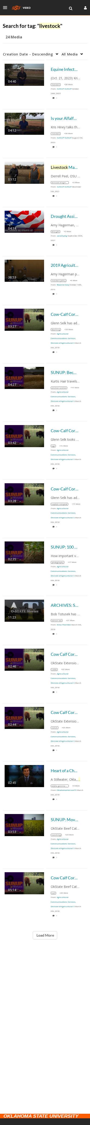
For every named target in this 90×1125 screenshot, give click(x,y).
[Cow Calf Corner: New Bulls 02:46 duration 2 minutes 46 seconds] (24, 659)
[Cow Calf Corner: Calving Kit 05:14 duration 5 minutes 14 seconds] (24, 882)
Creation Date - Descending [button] (28, 54)
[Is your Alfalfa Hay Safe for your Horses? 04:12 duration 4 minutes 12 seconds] (24, 123)
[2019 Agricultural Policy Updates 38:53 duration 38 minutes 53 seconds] (24, 270)
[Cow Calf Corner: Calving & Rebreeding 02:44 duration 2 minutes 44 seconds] (24, 717)
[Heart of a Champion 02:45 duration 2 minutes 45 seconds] (24, 775)
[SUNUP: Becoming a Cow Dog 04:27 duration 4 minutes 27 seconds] (24, 377)
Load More (45, 935)
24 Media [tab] (14, 37)
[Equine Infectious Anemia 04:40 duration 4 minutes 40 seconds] (24, 74)
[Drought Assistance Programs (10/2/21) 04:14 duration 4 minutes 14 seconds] (24, 221)
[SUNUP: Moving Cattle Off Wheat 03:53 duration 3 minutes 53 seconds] (24, 824)
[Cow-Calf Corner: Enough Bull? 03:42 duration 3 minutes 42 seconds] (24, 435)
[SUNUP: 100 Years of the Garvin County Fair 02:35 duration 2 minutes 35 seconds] (24, 552)
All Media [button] (70, 54)
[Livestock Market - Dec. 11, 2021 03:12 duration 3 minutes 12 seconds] (24, 172)
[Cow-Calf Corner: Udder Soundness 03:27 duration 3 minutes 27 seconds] (24, 319)
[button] (6, 7)
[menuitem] (70, 8)
